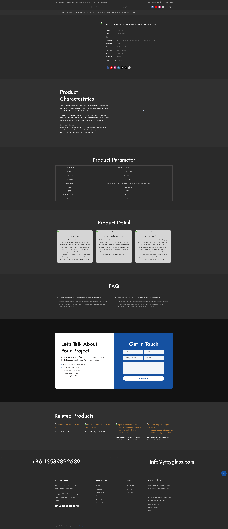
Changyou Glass (60, 12)
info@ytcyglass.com (152, 2)
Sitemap (81, 526)
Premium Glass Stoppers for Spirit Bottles (96, 432)
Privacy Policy (153, 507)
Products (69, 12)
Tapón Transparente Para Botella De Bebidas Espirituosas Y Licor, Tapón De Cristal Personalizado (128, 438)
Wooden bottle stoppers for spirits (64, 432)
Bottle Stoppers (89, 12)
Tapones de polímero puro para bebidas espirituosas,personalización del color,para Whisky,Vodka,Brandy (158, 438)
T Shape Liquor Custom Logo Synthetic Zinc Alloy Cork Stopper (116, 12)
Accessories (78, 12)
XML (149, 511)
